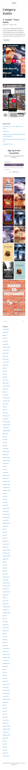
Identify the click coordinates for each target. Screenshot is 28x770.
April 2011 (5, 714)
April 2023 (5, 377)
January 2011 (5, 723)
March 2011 (5, 717)
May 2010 (5, 747)
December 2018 (6, 481)
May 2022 (5, 392)
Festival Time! (6, 131)
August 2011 (5, 702)
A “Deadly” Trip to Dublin (11, 21)
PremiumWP (17, 763)
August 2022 (5, 389)
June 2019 (5, 469)
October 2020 (6, 427)
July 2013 (5, 633)
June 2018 (5, 496)
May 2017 (5, 535)
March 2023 (5, 380)
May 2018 (5, 499)
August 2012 (5, 666)
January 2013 (5, 651)
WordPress (14, 764)
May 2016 (5, 568)
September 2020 (6, 430)
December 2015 (6, 583)
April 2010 (5, 750)
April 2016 (5, 571)
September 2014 (6, 612)
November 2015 (6, 586)
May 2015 (5, 597)
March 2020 (5, 448)
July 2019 (5, 466)
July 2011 (5, 705)
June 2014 (5, 618)
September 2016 (6, 556)
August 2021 (5, 403)
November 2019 (6, 457)
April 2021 (5, 409)
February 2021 (6, 415)
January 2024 (5, 359)
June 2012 (5, 672)
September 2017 (6, 523)
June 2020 (5, 439)
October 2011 (6, 696)
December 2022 (6, 386)
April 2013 (5, 642)
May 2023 (5, 374)
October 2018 (6, 487)
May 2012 (5, 675)
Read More (7, 40)
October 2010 (6, 732)
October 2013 (6, 627)
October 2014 (6, 609)
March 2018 (5, 505)
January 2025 (5, 344)
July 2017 (5, 529)
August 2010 (5, 738)
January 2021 (5, 418)
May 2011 (5, 711)
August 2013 (5, 630)
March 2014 (5, 621)
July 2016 (5, 562)
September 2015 (6, 591)
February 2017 (6, 544)
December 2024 (6, 347)
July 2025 (5, 335)
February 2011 (6, 720)
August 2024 (5, 353)
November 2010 (6, 729)
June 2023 (5, 371)
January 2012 (5, 687)
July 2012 (5, 669)
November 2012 (6, 657)
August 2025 (5, 332)
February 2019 (6, 475)
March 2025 (5, 341)
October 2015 (6, 588)
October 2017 (6, 520)
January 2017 (5, 547)
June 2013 (5, 636)
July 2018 (5, 493)
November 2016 (6, 553)
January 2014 (5, 624)
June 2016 (5, 565)
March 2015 (5, 600)
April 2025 (5, 338)
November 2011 (6, 693)
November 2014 (6, 606)
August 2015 (5, 594)
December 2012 (6, 654)
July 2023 (5, 368)
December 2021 (6, 398)
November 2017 (6, 517)
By (6, 24)
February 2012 (6, 684)
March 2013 (5, 645)
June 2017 (5, 532)
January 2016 (5, 580)
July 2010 (5, 741)
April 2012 (5, 678)
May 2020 (5, 442)
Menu (14, 3)
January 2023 (5, 383)
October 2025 (6, 329)
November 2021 (6, 401)
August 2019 (5, 463)
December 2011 (6, 690)
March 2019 (5, 472)
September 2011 (6, 699)
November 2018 (6, 484)
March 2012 (5, 681)
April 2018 (5, 502)
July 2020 (5, 436)
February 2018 (6, 508)
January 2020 (5, 454)
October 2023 (6, 362)
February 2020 (6, 451)
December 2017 (6, 514)
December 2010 (6, 726)
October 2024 (6, 350)
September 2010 (6, 735)
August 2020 (5, 433)
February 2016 (6, 577)
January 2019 (5, 478)
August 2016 (5, 559)
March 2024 (5, 356)
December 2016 (6, 550)
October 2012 (6, 660)
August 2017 (5, 526)
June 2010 (5, 744)
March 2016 (5, 574)
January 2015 (5, 603)
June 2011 (5, 708)
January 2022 (5, 395)
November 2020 (6, 424)
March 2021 (5, 412)
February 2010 (6, 756)
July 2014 (5, 615)
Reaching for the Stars (8, 144)
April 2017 (5, 538)
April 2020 (5, 445)
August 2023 (5, 365)
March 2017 (5, 541)
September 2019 (6, 460)
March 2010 (5, 753)
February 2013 (6, 648)
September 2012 (6, 663)
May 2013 (5, 639)
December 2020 (6, 421)
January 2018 (5, 511)
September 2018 (6, 490)
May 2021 (5, 406)
